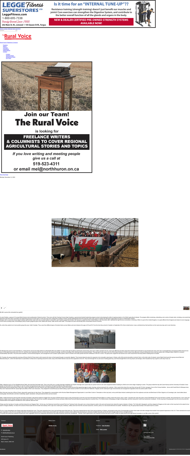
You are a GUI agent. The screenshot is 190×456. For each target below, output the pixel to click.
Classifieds (6, 49)
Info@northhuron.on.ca (9, 432)
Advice (5, 46)
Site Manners (2, 449)
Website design (172, 449)
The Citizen (147, 436)
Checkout (17, 28)
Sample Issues (10, 55)
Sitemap (10, 28)
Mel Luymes (103, 429)
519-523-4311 (6, 430)
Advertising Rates (10, 57)
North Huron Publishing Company (9, 42)
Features (5, 45)
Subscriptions (6, 50)
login (14, 28)
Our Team (8, 58)
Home (1, 28)
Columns (5, 47)
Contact (5, 28)
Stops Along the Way (149, 437)
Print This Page (4, 174)
